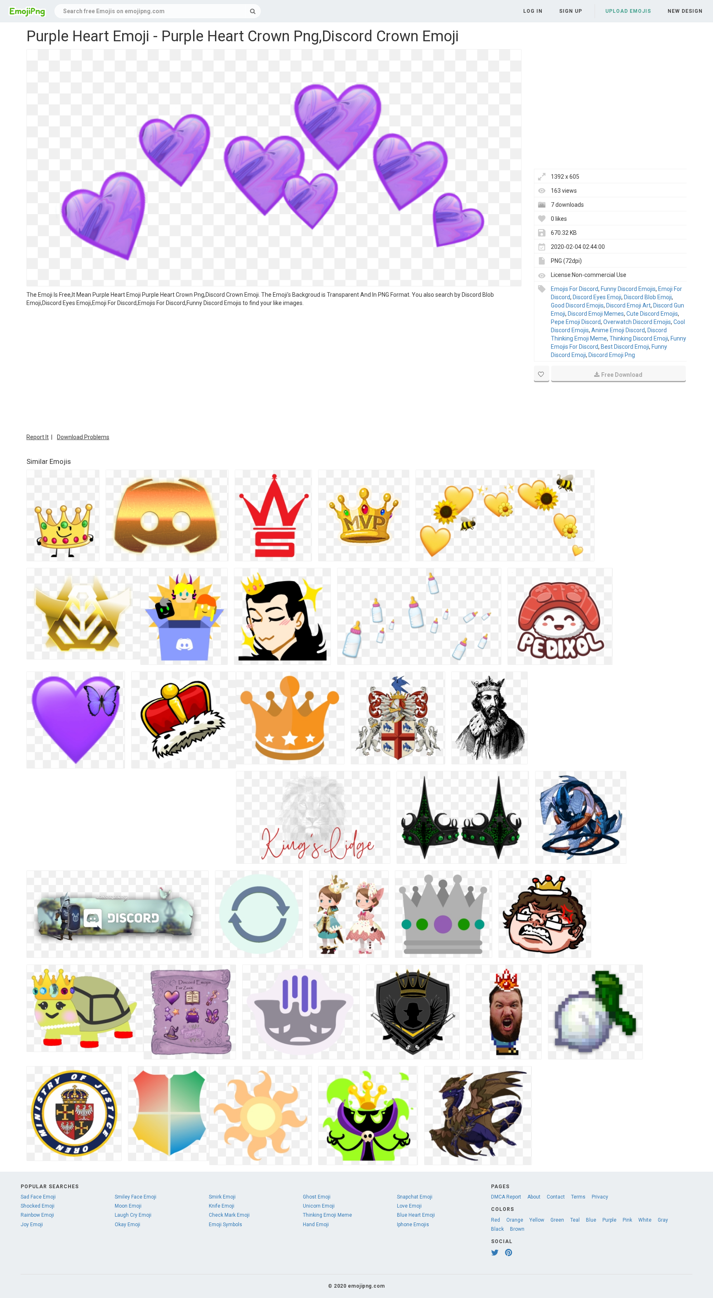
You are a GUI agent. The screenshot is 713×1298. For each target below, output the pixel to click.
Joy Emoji (32, 1224)
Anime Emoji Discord (618, 330)
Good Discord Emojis (577, 305)
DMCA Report (506, 1197)
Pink (627, 1220)
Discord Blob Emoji (648, 297)
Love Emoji (409, 1206)
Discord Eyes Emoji (597, 297)
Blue (591, 1220)
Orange (514, 1220)
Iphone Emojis (413, 1224)
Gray (663, 1220)
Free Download (621, 374)
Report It (37, 437)
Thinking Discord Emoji (638, 338)
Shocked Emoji (37, 1206)
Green (557, 1220)
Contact (556, 1197)
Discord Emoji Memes (596, 313)
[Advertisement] (274, 369)
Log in (533, 11)
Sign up (570, 11)
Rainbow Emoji (37, 1215)
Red (495, 1220)
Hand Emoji (316, 1224)
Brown (517, 1229)
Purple (609, 1220)
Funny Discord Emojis (628, 289)
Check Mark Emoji (229, 1215)
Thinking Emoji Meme (327, 1215)
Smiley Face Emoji (135, 1197)
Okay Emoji (127, 1224)
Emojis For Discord (574, 289)
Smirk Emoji (222, 1197)
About (534, 1197)
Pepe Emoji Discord (576, 322)
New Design (685, 11)
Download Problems (83, 437)
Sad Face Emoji (38, 1197)
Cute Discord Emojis (652, 313)
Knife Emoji (221, 1206)
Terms (578, 1197)
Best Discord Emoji (625, 346)
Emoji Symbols (225, 1224)
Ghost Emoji (317, 1197)
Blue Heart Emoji (416, 1215)
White (645, 1220)
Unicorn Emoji (319, 1206)
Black (497, 1229)
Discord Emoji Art (628, 305)
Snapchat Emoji (414, 1197)
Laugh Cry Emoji (133, 1215)
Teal (575, 1220)
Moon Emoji (128, 1206)
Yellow (536, 1220)
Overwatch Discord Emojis (637, 322)
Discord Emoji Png (611, 355)
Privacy (600, 1197)
